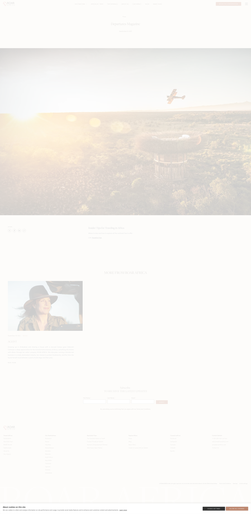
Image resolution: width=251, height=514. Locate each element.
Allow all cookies (237, 508)
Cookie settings (213, 508)
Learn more (123, 510)
